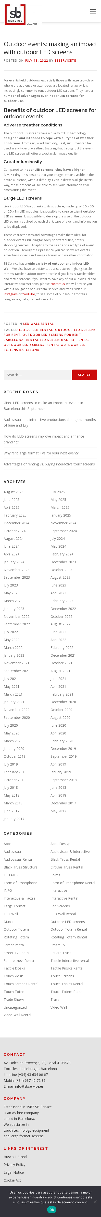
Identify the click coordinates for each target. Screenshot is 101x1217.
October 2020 (61, 709)
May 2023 (11, 593)
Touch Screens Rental (21, 983)
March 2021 (13, 694)
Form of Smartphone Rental (72, 882)
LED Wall (11, 914)
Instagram (11, 294)
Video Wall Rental (17, 1015)
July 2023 (11, 585)
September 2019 (63, 756)
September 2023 (17, 577)
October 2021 (61, 663)
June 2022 (58, 632)
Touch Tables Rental (66, 983)
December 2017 (63, 803)
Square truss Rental (19, 960)
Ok (52, 1210)
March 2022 (13, 647)
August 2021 (60, 670)
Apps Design (60, 843)
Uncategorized (15, 1007)
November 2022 (16, 616)
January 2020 (14, 748)
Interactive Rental (64, 898)
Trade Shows (14, 999)
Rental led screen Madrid (50, 340)
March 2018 (13, 803)
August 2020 (60, 717)
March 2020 (13, 741)
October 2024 (14, 531)
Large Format (14, 906)
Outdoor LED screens (67, 921)
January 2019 (60, 772)
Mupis (8, 921)
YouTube (28, 294)
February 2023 (61, 600)
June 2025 (11, 499)
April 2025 (11, 507)
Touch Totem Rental (66, 991)
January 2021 (14, 701)
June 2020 (58, 725)
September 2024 (63, 531)
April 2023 (58, 593)
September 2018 (63, 780)
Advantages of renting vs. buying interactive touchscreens (49, 464)
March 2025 (59, 507)
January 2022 (14, 655)
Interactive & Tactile (20, 898)
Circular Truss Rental (66, 867)
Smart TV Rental (16, 952)
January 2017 (14, 818)
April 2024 (11, 554)
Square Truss (60, 952)
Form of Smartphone (20, 882)
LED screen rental (36, 330)
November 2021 (16, 663)
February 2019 (15, 772)
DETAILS (11, 875)
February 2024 (61, 554)
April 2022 (58, 639)
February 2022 (61, 647)
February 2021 (61, 694)
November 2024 (63, 523)
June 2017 (11, 811)
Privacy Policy (14, 1164)
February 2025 (15, 515)
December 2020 (63, 701)
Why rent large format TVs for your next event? (41, 453)
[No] (94, 1201)
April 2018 (58, 795)
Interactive (58, 890)
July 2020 (11, 725)
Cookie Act (12, 1180)
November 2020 (16, 709)
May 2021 (11, 686)
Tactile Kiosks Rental (66, 968)
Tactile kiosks (14, 968)
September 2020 (17, 717)
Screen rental (14, 945)
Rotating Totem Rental (68, 937)
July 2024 (57, 538)
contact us (57, 284)
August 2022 (60, 624)
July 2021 (11, 678)
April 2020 (58, 733)
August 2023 (60, 577)
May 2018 (11, 795)
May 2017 (58, 811)
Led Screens (60, 906)
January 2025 (60, 515)
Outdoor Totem (16, 929)
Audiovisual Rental (18, 859)
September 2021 (17, 670)
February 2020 (61, 741)
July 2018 (11, 787)
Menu (93, 11)
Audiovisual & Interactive (70, 851)
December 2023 (63, 562)
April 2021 (58, 686)
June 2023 (58, 585)
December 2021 (63, 655)
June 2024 (11, 546)
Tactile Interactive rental (69, 960)
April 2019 (58, 764)
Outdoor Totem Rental (68, 929)
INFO (8, 890)
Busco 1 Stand (15, 1156)
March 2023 (13, 600)
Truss (54, 999)
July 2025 (57, 492)
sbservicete (65, 60)
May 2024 (58, 546)
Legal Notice (14, 1172)
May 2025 (58, 499)
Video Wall (58, 1007)
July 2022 (11, 632)
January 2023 (14, 608)
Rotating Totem (16, 937)
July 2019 (11, 764)
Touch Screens (62, 976)
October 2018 (14, 780)
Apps (8, 843)
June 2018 (58, 787)
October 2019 (14, 756)
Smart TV (57, 945)
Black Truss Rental (65, 859)
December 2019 (63, 748)
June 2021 (58, 678)
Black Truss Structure (21, 867)
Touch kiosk (13, 976)
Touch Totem (14, 991)
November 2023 (16, 569)
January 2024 (14, 562)
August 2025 (14, 492)
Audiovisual (13, 851)
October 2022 (61, 616)
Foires (55, 875)
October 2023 (61, 569)
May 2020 (11, 733)
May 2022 (11, 639)
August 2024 (14, 538)
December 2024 (16, 523)
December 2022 (63, 608)
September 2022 (17, 624)
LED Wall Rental (38, 324)
